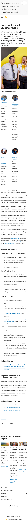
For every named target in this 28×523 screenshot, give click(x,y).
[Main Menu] (2, 16)
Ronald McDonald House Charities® (12, 410)
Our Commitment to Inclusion (15, 104)
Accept (24, 3)
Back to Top (3, 419)
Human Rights (4, 102)
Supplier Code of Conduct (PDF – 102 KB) (13, 313)
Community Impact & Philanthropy (12, 407)
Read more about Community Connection (22, 471)
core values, (3, 163)
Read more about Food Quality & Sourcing (13, 481)
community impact (15, 238)
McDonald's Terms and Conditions (9, 5)
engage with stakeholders (10, 243)
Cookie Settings (17, 516)
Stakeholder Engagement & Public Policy (13, 414)
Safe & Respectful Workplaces (14, 158)
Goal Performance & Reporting (13, 383)
